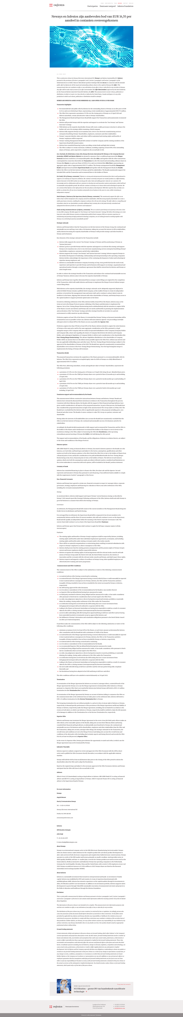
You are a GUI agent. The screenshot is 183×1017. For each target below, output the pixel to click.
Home (102, 3)
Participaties (92, 6)
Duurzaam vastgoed (108, 6)
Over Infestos (109, 3)
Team (115, 3)
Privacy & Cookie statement (88, 1015)
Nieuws (120, 3)
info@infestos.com (120, 1008)
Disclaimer (98, 1015)
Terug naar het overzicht (123, 984)
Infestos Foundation (125, 6)
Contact (125, 3)
